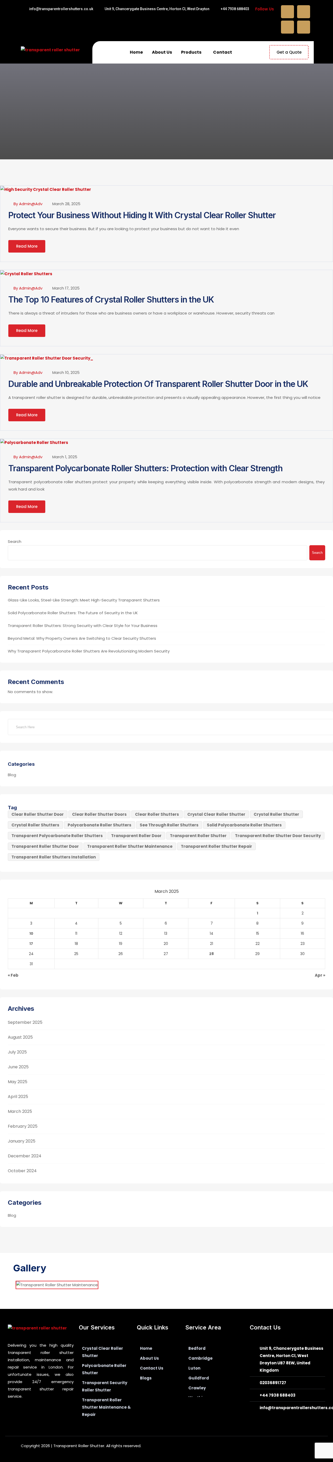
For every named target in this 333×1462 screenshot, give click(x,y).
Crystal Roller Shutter (276, 814)
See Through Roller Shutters (169, 825)
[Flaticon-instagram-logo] (171, 1396)
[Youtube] (303, 27)
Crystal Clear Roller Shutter (216, 814)
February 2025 (22, 1126)
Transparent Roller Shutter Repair (216, 846)
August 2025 (20, 1037)
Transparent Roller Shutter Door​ (45, 846)
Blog (12, 774)
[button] (192, 52)
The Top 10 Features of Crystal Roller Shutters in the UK (111, 299)
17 (31, 943)
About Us (162, 52)
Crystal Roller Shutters (35, 825)
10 (31, 933)
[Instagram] (287, 27)
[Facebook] (287, 11)
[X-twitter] (303, 11)
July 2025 (17, 1052)
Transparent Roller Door (136, 835)
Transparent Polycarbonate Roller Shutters (57, 835)
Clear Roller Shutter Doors (99, 814)
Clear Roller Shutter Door (37, 814)
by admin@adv (28, 203)
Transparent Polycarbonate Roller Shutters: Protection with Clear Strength (145, 468)
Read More (26, 246)
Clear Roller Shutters (157, 814)
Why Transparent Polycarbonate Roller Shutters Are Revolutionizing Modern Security (89, 651)
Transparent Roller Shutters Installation (53, 857)
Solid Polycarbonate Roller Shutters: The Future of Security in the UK (73, 613)
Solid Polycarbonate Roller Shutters (244, 825)
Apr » (320, 975)
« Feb (13, 975)
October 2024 (22, 1171)
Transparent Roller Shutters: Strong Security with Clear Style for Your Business (82, 625)
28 (211, 953)
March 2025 (20, 1111)
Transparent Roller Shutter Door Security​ (278, 835)
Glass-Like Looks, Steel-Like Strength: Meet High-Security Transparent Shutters (84, 600)
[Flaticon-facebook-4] (143, 1396)
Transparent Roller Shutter (198, 835)
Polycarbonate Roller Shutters (99, 825)
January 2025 (21, 1141)
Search (14, 541)
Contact (222, 52)
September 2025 (25, 1022)
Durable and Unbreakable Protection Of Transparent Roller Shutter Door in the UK (158, 384)
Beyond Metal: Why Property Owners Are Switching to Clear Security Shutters (82, 638)
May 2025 (17, 1082)
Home (136, 52)
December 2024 (24, 1156)
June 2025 (18, 1067)
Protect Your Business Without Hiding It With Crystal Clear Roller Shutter (142, 215)
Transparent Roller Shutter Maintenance (129, 846)
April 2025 (18, 1097)
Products (191, 52)
